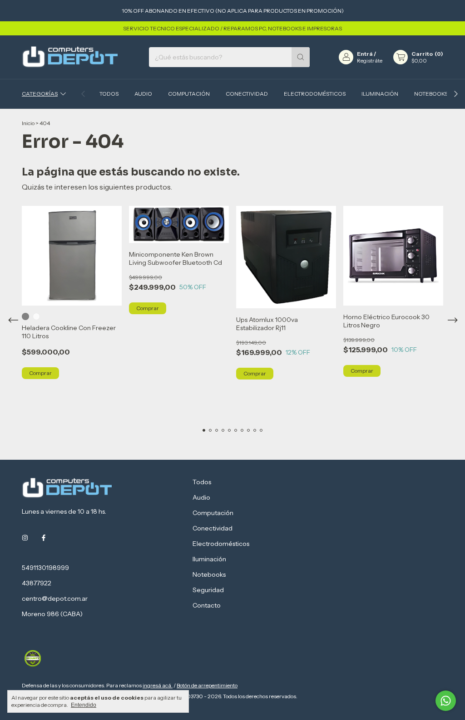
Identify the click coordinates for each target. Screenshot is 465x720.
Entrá (365, 53)
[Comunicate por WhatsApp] (445, 701)
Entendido (83, 705)
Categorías (40, 93)
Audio (143, 93)
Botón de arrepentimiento (207, 685)
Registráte (369, 60)
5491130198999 (45, 568)
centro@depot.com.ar (55, 598)
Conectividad (247, 93)
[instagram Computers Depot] (25, 538)
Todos (109, 93)
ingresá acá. (158, 685)
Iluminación (379, 93)
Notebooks (431, 93)
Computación (189, 93)
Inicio (28, 123)
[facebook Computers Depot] (43, 538)
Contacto (207, 605)
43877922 (36, 583)
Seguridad (208, 590)
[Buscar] (301, 57)
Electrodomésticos (315, 93)
